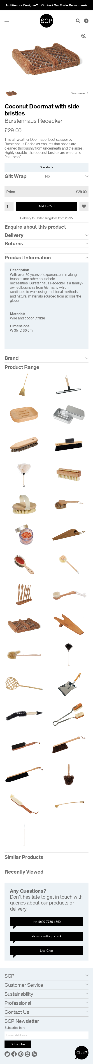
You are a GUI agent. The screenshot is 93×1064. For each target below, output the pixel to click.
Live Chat (46, 950)
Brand (11, 358)
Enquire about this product (35, 227)
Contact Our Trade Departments (64, 5)
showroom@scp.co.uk (46, 936)
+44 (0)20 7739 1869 (46, 921)
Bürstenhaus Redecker (34, 120)
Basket (86, 20)
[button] (83, 206)
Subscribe (18, 1044)
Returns (14, 243)
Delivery (14, 235)
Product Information (28, 257)
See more (78, 93)
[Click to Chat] (81, 1052)
